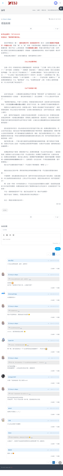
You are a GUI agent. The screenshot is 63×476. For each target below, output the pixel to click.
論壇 (38, 10)
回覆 (58, 268)
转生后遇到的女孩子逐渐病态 (55, 10)
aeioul (10, 408)
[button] (3, 235)
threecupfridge (12, 294)
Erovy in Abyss (7, 19)
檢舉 (53, 268)
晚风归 (10, 450)
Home (34, 10)
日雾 (9, 420)
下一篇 (56, 28)
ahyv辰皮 (10, 260)
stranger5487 (12, 377)
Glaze (9, 433)
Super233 (11, 340)
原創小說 (44, 10)
